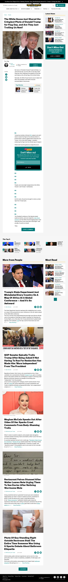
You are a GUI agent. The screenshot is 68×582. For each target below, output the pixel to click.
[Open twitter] (58, 577)
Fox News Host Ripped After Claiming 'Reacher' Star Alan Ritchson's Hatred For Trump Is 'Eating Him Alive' (33, 1)
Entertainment (25, 8)
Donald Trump (58, 37)
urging (10, 383)
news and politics (12, 8)
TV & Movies (57, 284)
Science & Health (59, 24)
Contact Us (5, 578)
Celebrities (57, 17)
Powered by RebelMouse (60, 579)
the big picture (56, 8)
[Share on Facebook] (6, 74)
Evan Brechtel (12, 64)
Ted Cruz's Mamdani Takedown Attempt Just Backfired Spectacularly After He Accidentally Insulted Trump (59, 275)
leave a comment (35, 65)
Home (5, 14)
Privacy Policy (11, 576)
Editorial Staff (31, 576)
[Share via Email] (6, 80)
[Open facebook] (55, 577)
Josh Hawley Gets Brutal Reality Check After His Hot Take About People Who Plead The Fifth (59, 269)
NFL (31, 135)
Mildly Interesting (12, 500)
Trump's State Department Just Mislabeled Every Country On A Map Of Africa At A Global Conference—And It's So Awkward (21, 298)
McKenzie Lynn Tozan (10, 431)
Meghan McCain (17, 441)
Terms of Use (18, 576)
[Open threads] (61, 577)
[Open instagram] (64, 577)
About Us (5, 576)
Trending (37, 8)
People (45, 8)
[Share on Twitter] (6, 77)
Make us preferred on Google (11, 5)
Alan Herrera (8, 306)
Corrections (24, 576)
